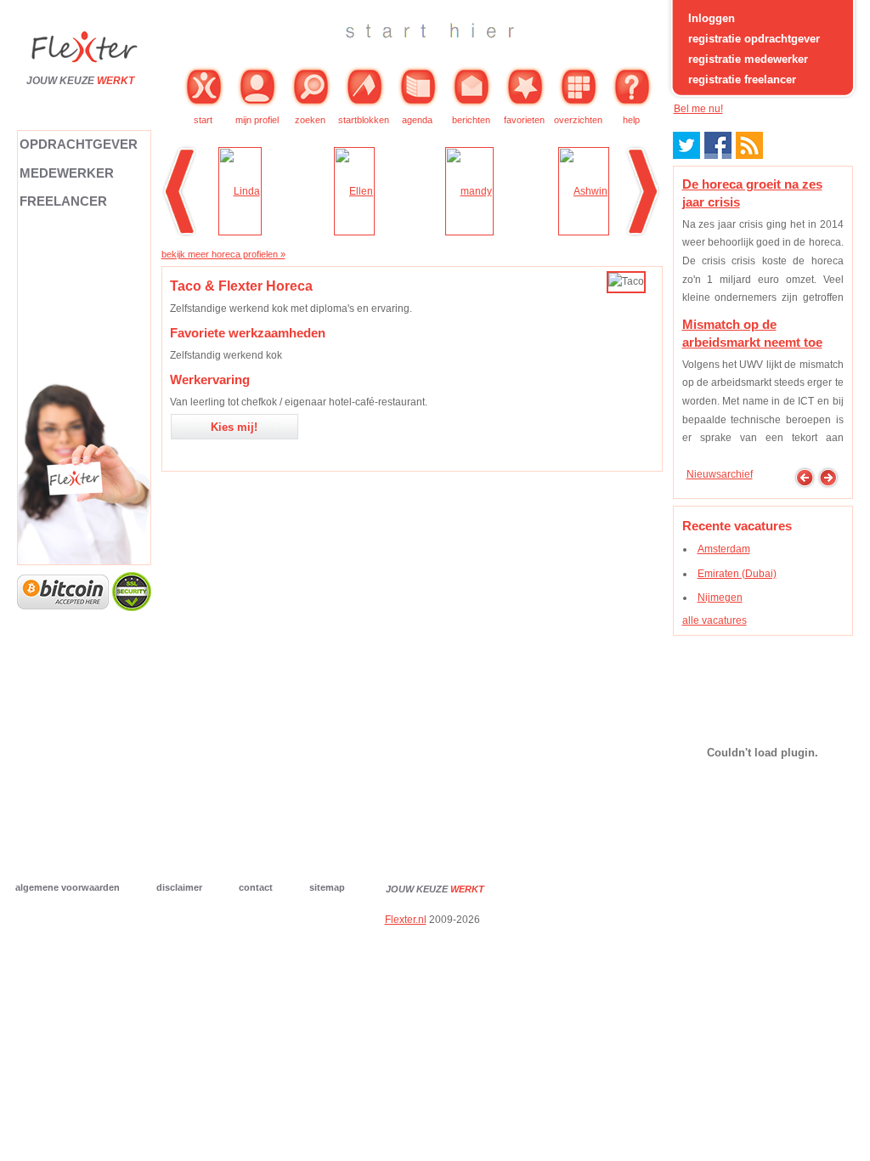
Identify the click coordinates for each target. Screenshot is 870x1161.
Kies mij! (234, 427)
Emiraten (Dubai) (737, 574)
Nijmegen (720, 597)
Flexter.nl (406, 920)
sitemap (327, 887)
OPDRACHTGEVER (79, 144)
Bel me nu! (698, 109)
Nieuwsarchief (719, 474)
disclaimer (179, 887)
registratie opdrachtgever (754, 38)
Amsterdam (724, 549)
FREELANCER (63, 201)
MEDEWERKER (67, 173)
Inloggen (711, 18)
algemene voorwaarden (67, 887)
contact (256, 887)
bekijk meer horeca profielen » (223, 254)
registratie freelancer (742, 79)
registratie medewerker (748, 59)
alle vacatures (714, 620)
